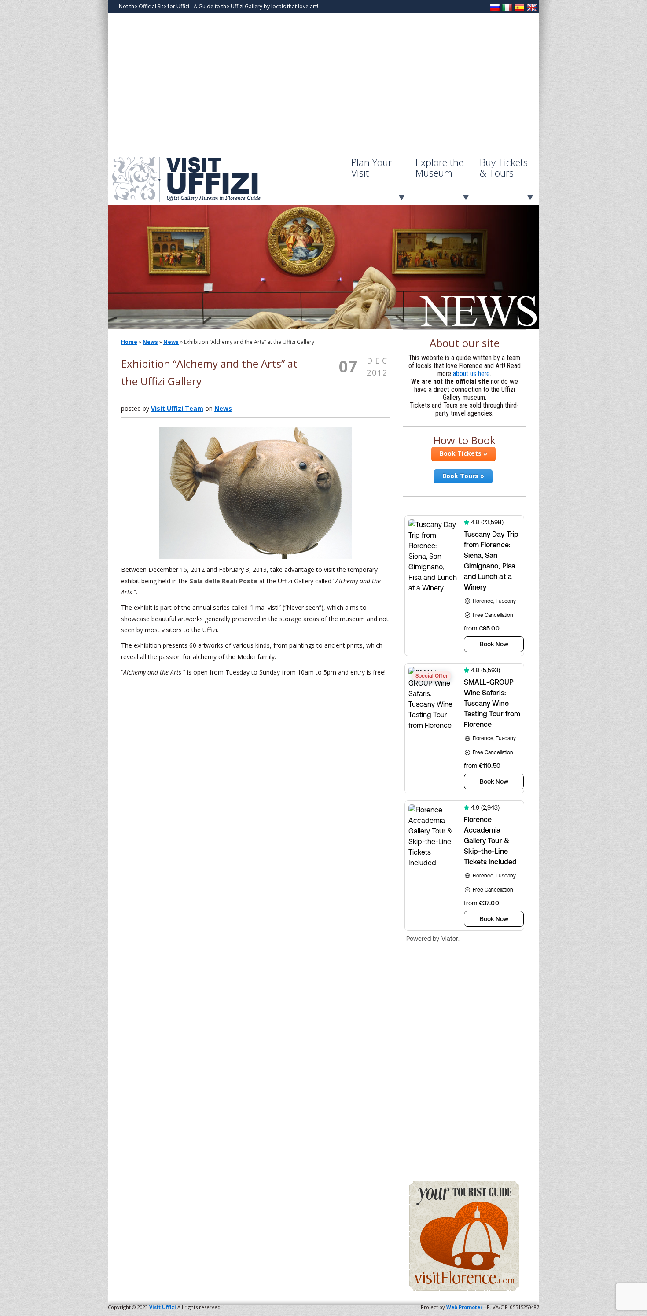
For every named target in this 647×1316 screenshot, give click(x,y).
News (150, 342)
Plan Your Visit (371, 167)
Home (129, 342)
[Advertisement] (323, 86)
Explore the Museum (439, 167)
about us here (471, 374)
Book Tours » (463, 476)
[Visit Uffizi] (195, 199)
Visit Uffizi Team (177, 408)
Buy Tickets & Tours (504, 167)
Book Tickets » (463, 453)
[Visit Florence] (464, 1289)
